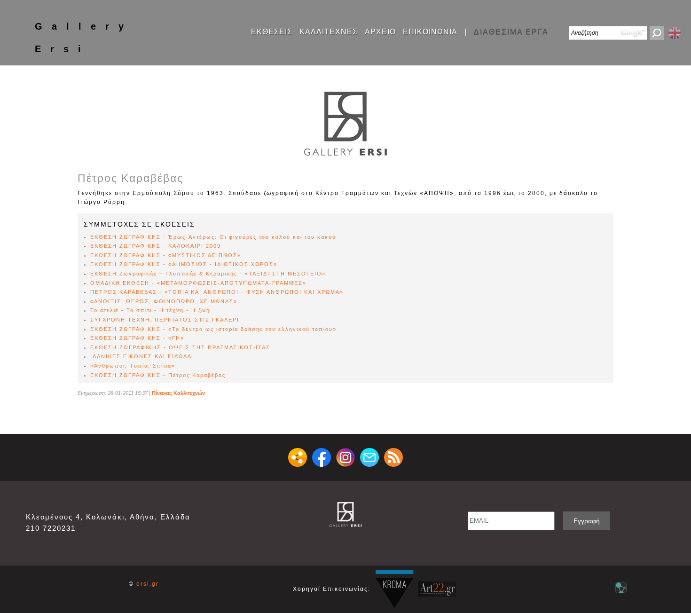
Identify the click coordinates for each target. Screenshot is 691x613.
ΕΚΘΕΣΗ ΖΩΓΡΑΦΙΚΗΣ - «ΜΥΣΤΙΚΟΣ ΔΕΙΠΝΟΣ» (165, 255)
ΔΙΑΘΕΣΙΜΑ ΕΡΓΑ (511, 32)
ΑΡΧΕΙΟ (380, 32)
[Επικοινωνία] (369, 457)
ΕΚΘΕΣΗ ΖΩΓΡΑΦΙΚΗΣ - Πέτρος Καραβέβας (158, 375)
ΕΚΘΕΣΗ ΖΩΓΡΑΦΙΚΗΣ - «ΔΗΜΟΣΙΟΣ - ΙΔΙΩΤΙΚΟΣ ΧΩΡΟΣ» (183, 264)
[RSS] (393, 457)
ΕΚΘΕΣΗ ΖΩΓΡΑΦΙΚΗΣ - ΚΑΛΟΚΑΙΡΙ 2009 (155, 246)
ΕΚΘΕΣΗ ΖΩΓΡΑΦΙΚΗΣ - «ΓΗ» (137, 338)
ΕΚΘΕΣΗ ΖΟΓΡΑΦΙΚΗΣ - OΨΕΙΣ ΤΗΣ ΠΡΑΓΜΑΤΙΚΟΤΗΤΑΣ (180, 347)
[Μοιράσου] (297, 457)
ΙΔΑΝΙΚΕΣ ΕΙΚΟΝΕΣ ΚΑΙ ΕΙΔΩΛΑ (141, 356)
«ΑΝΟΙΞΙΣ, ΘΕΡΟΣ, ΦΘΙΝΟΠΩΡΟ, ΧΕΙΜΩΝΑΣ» (163, 301)
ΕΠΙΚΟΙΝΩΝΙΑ (430, 32)
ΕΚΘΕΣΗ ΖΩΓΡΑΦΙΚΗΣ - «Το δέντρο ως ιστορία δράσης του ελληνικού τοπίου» (213, 329)
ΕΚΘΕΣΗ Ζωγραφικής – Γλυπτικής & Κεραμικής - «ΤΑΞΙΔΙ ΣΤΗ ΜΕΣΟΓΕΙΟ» (208, 273)
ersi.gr (147, 584)
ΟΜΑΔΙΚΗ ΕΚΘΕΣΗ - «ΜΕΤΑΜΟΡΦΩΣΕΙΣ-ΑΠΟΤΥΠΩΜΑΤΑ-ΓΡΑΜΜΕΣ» (198, 283)
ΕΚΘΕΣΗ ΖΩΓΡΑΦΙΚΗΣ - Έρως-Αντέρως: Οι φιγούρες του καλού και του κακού (213, 237)
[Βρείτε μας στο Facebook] (321, 457)
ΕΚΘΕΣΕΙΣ (271, 32)
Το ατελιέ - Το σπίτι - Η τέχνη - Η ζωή (150, 310)
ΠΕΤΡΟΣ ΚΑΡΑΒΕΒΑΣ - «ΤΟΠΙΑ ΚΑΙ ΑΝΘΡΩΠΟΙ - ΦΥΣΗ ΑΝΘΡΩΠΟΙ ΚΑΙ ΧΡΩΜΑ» (217, 292)
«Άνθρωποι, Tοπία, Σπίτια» (132, 366)
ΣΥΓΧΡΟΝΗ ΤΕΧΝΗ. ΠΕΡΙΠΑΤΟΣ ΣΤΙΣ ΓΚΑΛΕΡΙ (164, 319)
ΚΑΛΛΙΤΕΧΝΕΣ (328, 32)
